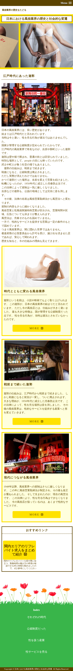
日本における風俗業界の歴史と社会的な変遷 (36, 18)
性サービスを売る (36, 651)
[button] (66, 3)
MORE (34, 328)
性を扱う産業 (36, 640)
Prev (7, 48)
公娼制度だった (36, 628)
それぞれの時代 (36, 617)
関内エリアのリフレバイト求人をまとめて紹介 (19, 550)
